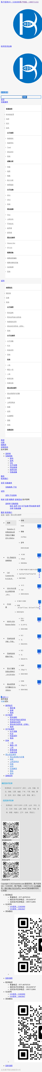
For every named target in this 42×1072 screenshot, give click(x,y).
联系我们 (8, 512)
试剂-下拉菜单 (11, 495)
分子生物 (10, 190)
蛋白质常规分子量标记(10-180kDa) (10, 687)
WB (19, 506)
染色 (15, 506)
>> (7, 697)
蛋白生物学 (11, 237)
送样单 (8, 504)
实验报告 (14, 504)
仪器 (7, 499)
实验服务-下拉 (11, 487)
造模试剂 (10, 430)
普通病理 (9, 109)
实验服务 (8, 483)
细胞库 (11, 499)
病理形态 (9, 288)
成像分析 (10, 161)
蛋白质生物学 (12, 388)
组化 (11, 506)
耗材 (2, 499)
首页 (2, 483)
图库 (2, 512)
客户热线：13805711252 (29, 2)
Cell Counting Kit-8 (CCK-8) (9, 576)
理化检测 (10, 209)
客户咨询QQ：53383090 (10, 2)
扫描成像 (17, 508)
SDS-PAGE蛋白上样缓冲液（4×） (10, 591)
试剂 (2, 491)
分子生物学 (11, 335)
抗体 (8, 359)
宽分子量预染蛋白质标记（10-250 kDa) (10, 671)
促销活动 (18, 499)
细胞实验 (10, 252)
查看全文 (39, 526)
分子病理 (10, 133)
